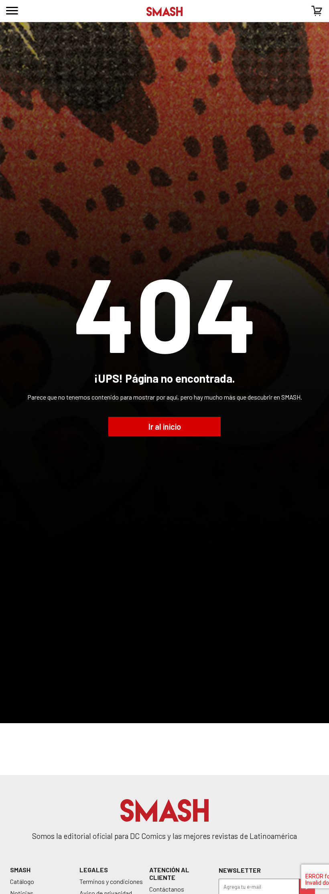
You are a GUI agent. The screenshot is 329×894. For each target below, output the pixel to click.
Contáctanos (166, 889)
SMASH (20, 869)
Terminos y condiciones (111, 881)
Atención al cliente (169, 873)
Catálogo (22, 881)
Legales (93, 869)
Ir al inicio (164, 426)
